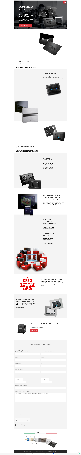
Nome (16, 357)
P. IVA (42, 363)
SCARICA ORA (34, 330)
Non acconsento (19, 410)
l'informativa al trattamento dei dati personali (25, 404)
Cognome (43, 357)
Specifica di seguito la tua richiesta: (21, 385)
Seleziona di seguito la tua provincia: (47, 351)
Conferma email (43, 374)
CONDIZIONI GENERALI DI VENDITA (33, 451)
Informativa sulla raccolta (31, 453)
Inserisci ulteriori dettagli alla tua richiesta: (22, 391)
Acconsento (19, 408)
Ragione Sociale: (18, 363)
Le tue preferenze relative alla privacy (45, 453)
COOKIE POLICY (46, 451)
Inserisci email (17, 374)
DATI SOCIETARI (26, 451)
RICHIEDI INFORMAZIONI (25, 25)
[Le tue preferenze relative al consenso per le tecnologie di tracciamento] (79, 453)
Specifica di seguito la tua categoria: (21, 351)
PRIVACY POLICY (41, 451)
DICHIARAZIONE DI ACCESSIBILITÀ (52, 451)
